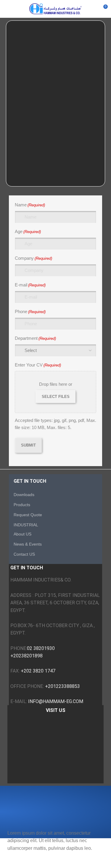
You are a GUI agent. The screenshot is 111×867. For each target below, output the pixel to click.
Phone (30, 311)
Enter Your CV (38, 364)
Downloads (24, 494)
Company (33, 258)
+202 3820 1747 (38, 671)
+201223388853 (62, 686)
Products (22, 504)
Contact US (24, 554)
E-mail (30, 284)
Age (28, 231)
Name (30, 204)
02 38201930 (41, 648)
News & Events (28, 544)
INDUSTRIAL (26, 524)
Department (35, 338)
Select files (56, 396)
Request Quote (28, 514)
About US (22, 534)
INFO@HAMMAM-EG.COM (55, 701)
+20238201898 (26, 656)
